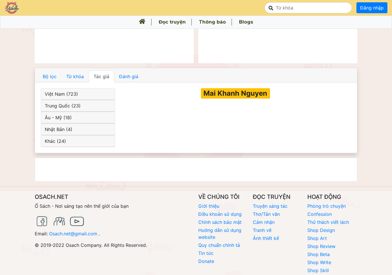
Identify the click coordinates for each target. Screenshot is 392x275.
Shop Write (319, 262)
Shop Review (321, 246)
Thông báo (212, 22)
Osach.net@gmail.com (73, 233)
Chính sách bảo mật (220, 222)
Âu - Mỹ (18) (58, 117)
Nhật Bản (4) (58, 129)
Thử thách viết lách (328, 222)
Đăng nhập (372, 8)
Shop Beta (318, 254)
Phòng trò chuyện (326, 206)
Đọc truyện (172, 22)
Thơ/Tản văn (266, 214)
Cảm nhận (264, 222)
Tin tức (206, 253)
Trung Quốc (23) (63, 106)
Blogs (246, 22)
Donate (206, 261)
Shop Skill (318, 270)
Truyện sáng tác (270, 206)
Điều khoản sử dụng (220, 214)
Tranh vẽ (262, 230)
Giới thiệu (208, 206)
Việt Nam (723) (61, 94)
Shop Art (317, 238)
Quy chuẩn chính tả (219, 245)
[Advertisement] (114, 46)
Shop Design (321, 230)
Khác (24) (55, 141)
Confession (319, 214)
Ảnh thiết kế (266, 238)
